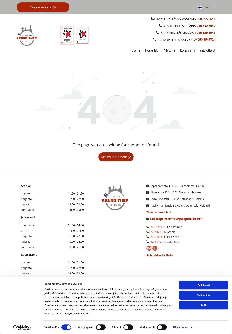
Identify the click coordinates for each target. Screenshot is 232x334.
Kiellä (203, 305)
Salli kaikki (203, 285)
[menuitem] (133, 50)
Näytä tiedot (180, 327)
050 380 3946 (158, 237)
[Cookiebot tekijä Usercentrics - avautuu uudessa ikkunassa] (22, 327)
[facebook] (154, 249)
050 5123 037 (158, 232)
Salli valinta (203, 295)
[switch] (101, 327)
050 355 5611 (158, 227)
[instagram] (148, 249)
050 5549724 (158, 242)
